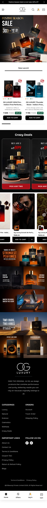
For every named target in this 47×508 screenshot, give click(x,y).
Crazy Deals (7, 431)
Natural (5, 414)
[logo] (22, 9)
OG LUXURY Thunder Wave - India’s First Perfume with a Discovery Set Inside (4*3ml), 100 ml (34, 103)
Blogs (4, 469)
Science (5, 418)
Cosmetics (6, 422)
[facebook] (27, 443)
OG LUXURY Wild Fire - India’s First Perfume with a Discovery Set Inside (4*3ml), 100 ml (12, 103)
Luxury (4, 410)
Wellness (5, 427)
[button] (3, 10)
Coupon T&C (7, 456)
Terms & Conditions (10, 451)
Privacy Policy (7, 460)
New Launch (23, 68)
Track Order (30, 414)
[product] (12, 89)
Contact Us (6, 447)
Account (28, 410)
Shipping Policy (31, 418)
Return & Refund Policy (11, 464)
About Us (5, 443)
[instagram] (31, 443)
